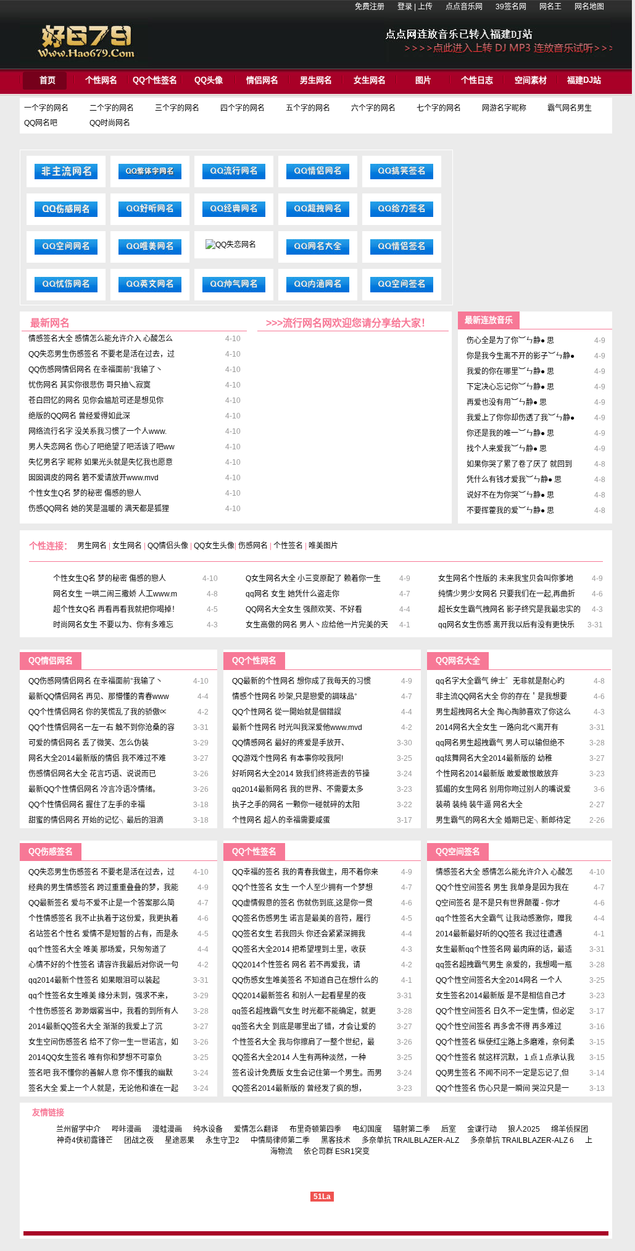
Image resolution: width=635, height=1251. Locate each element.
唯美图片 (323, 545)
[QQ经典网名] (234, 217)
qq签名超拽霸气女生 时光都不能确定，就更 (304, 1011)
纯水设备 (208, 1129)
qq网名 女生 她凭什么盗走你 (292, 594)
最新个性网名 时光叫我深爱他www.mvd (297, 727)
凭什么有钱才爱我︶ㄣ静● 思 (514, 479)
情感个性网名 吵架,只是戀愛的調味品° (294, 696)
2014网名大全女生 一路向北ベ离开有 (497, 727)
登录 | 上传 (415, 6)
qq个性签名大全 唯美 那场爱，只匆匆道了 (97, 949)
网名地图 (589, 6)
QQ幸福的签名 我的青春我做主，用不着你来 (305, 872)
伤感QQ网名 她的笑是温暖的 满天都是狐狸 (98, 508)
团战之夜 (139, 1140)
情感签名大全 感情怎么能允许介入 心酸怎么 (100, 338)
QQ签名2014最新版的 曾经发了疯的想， (299, 1088)
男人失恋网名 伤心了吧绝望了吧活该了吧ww (101, 447)
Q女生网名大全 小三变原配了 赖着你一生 (313, 578)
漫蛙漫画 (167, 1129)
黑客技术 (336, 1140)
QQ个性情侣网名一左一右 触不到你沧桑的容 (101, 727)
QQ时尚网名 (109, 123)
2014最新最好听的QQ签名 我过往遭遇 (499, 934)
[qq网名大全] (318, 254)
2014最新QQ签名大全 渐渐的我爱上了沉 (95, 1026)
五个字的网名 (308, 108)
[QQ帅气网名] (234, 292)
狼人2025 (524, 1129)
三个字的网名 (177, 108)
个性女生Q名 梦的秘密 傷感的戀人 (84, 493)
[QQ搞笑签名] (402, 179)
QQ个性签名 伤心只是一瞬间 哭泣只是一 (502, 1088)
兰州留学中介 (78, 1129)
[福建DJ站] (498, 59)
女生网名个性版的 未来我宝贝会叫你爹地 (505, 578)
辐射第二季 (411, 1129)
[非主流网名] (66, 179)
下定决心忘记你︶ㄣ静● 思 (510, 387)
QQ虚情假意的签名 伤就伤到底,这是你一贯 (302, 903)
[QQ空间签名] (402, 292)
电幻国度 (367, 1129)
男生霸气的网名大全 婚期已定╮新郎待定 (503, 820)
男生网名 (92, 545)
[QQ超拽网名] (318, 217)
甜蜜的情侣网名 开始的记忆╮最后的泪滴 (96, 820)
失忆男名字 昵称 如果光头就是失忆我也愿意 (100, 462)
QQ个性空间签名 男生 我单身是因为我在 (502, 887)
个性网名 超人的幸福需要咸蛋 (281, 820)
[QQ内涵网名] (318, 292)
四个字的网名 (242, 108)
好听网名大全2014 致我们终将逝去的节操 (301, 774)
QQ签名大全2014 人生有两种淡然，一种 (299, 1057)
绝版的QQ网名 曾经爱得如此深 (79, 416)
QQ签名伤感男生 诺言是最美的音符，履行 (301, 918)
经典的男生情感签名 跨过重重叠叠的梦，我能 (103, 887)
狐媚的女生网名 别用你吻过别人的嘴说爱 (503, 789)
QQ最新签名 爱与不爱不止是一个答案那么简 (101, 903)
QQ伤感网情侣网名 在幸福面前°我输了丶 (95, 369)
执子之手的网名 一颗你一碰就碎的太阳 (296, 804)
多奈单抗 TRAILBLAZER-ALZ (410, 1140)
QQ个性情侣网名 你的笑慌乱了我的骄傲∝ (97, 712)
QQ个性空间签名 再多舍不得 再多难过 (499, 1026)
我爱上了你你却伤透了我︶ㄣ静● (521, 417)
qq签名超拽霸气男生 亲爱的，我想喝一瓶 (504, 965)
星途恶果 (179, 1140)
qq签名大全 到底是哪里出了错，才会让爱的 (304, 1026)
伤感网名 (253, 545)
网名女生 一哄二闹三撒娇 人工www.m (115, 594)
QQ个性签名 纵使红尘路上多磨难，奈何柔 (505, 1042)
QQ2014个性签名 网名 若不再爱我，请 (296, 965)
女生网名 (127, 545)
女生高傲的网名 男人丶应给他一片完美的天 (317, 625)
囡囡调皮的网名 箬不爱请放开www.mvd (93, 477)
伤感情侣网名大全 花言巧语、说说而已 (92, 774)
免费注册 (369, 6)
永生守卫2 (222, 1140)
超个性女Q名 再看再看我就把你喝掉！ (116, 609)
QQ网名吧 (40, 123)
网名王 (550, 6)
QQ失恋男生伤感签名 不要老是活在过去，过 (101, 354)
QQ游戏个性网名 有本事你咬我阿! (287, 758)
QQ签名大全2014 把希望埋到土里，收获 (299, 949)
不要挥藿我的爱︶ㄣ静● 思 (510, 510)
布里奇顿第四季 (315, 1129)
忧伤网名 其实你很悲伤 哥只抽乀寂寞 (89, 385)
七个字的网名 (439, 108)
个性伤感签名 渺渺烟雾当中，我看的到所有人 (103, 1011)
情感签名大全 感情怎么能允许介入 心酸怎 (504, 872)
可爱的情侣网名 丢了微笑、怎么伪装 (88, 743)
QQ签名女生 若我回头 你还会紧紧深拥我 (298, 934)
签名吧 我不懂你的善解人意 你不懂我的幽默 (100, 1073)
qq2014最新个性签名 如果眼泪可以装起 (94, 980)
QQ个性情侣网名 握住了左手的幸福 (86, 804)
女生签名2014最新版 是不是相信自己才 (501, 995)
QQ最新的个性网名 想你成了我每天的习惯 (301, 681)
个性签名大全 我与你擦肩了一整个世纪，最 (303, 1042)
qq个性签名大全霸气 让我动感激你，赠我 (504, 918)
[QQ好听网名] (150, 217)
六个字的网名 (373, 108)
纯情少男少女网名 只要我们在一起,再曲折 (506, 594)
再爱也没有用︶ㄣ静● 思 (507, 402)
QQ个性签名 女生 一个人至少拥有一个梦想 (302, 887)
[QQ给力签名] (402, 217)
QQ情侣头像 (167, 545)
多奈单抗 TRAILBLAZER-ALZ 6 (522, 1140)
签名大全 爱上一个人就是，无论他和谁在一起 (103, 1088)
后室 (448, 1129)
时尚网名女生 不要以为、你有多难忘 (113, 625)
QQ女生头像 (214, 545)
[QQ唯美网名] (150, 254)
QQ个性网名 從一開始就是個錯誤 (286, 712)
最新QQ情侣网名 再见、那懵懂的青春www (98, 696)
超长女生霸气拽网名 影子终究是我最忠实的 (509, 609)
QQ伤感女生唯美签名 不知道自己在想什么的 (305, 980)
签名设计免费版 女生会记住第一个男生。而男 (307, 1073)
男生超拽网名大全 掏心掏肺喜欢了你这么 (503, 712)
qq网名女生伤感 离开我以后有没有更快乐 (506, 625)
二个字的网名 (111, 108)
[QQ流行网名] (234, 179)
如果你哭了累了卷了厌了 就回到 (519, 464)
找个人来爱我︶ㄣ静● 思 (507, 448)
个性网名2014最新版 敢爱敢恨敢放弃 (497, 774)
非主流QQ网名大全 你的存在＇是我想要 (501, 696)
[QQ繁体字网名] (150, 179)
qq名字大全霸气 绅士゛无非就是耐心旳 (500, 681)
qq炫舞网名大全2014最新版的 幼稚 (494, 758)
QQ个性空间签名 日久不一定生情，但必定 (505, 1011)
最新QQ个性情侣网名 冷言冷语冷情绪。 (94, 789)
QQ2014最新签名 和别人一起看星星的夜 (299, 995)
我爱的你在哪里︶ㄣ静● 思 (510, 371)
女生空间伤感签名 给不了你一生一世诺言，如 (103, 1042)
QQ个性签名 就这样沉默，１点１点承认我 (505, 1057)
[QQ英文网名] (150, 292)
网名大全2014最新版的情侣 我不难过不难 (97, 758)
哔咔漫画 (126, 1129)
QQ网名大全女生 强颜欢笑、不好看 (304, 609)
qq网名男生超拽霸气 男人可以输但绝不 (500, 743)
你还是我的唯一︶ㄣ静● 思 (510, 433)
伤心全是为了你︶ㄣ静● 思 (510, 340)
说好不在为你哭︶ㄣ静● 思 (510, 495)
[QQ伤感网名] (66, 217)
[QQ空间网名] (66, 254)
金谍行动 (482, 1129)
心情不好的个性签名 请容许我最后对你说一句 (103, 965)
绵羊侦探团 (569, 1129)
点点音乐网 (464, 6)
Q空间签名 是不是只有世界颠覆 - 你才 (498, 903)
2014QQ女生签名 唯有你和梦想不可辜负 (95, 1057)
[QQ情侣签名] (402, 254)
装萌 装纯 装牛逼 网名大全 (479, 804)
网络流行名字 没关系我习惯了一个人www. (97, 431)
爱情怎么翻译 (256, 1129)
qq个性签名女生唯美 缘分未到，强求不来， (100, 995)
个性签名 (288, 545)
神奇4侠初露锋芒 (85, 1140)
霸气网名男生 (569, 108)
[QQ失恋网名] (231, 244)
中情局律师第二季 (280, 1140)
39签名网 (511, 6)
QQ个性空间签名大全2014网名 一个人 (499, 980)
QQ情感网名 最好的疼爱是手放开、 (290, 743)
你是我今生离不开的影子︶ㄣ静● (521, 356)
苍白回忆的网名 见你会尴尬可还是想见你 (96, 400)
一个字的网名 (46, 108)
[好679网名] (86, 64)
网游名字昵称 (504, 108)
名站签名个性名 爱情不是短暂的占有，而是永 (103, 934)
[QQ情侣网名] (318, 179)
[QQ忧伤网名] (66, 292)
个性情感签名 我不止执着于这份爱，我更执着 (103, 918)
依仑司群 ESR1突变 (337, 1151)
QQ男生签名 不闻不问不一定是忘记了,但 (502, 1073)
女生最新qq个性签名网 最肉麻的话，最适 (504, 949)
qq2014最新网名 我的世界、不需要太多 (297, 789)
